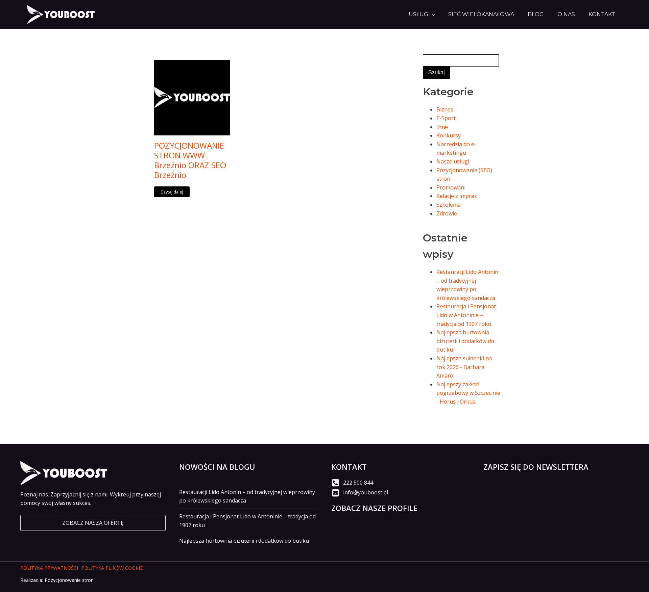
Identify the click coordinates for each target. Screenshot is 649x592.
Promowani (450, 187)
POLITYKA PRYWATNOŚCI (49, 568)
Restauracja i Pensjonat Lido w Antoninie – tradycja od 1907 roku (466, 315)
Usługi (419, 14)
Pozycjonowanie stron (69, 580)
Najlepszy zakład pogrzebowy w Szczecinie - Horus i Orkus (468, 393)
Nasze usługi (452, 161)
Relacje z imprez (456, 196)
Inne (442, 127)
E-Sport (446, 118)
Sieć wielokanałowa (481, 14)
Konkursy (448, 135)
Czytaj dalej (172, 192)
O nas (566, 14)
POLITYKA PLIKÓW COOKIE (112, 568)
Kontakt (601, 14)
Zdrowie (446, 213)
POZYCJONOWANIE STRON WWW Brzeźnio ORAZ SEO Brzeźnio (190, 160)
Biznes (444, 109)
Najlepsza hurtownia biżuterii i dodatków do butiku (465, 341)
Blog (536, 14)
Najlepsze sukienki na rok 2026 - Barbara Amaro (464, 367)
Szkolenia (448, 204)
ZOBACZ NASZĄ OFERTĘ (93, 522)
